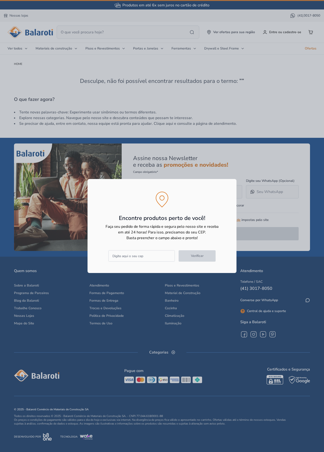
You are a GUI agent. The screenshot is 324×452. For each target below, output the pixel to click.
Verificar (197, 256)
